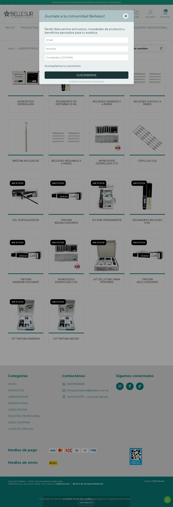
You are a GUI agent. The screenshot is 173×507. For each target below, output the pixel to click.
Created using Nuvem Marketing (86, 81)
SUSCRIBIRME (87, 75)
